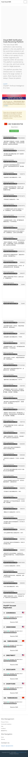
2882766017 (10, 655)
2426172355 (10, 684)
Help (2, 726)
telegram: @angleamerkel (7, 745)
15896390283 (12, 698)
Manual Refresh (14, 127)
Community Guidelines (6, 724)
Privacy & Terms (4, 722)
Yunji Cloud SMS (6, 2)
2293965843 (11, 613)
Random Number (14, 130)
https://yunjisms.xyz (21, 752)
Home (2, 737)
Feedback (3, 728)
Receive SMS (14, 622)
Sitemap (3, 739)
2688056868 (11, 627)
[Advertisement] (14, 23)
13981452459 (12, 641)
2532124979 (10, 669)
